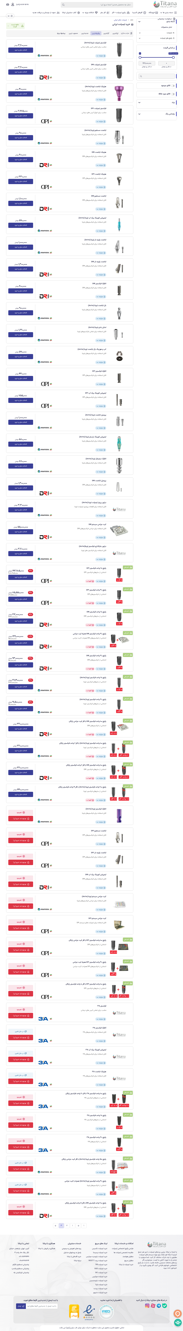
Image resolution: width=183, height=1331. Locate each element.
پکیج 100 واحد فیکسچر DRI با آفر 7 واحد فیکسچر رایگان (86, 765)
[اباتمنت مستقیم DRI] (119, 203)
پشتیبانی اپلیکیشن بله (21, 1272)
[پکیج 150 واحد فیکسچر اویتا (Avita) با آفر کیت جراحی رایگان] (119, 1166)
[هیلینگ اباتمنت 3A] (119, 1079)
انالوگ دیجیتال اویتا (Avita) (96, 459)
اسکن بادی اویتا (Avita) (97, 327)
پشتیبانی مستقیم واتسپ (20, 1268)
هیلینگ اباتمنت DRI (99, 152)
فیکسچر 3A (101, 1006)
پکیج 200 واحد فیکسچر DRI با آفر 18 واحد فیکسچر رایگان (85, 1203)
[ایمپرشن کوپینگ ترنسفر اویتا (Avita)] (119, 444)
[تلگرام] (158, 1305)
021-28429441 (24, 1256)
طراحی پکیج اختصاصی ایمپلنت (122, 1248)
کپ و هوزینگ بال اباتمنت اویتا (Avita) (92, 349)
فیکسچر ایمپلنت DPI (98, 108)
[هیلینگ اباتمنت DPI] (119, 181)
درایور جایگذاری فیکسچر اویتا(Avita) (92, 546)
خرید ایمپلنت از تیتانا (126, 1264)
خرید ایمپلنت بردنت (100, 1288)
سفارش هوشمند (128, 1256)
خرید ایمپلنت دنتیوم (100, 1292)
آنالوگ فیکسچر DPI (99, 371)
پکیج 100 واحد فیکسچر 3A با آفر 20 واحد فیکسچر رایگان (86, 1093)
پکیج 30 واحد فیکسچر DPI (96, 590)
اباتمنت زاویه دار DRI (98, 261)
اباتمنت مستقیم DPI (98, 831)
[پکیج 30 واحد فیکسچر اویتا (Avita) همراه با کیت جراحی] (119, 1188)
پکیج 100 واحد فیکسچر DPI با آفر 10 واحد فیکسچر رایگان (86, 984)
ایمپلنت (169, 33)
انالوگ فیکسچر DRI (99, 283)
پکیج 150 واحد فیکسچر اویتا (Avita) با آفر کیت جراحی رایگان (84, 1159)
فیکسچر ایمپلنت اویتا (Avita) (95, 43)
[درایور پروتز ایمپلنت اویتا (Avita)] (119, 509)
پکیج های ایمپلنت (166, 38)
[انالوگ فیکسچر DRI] (119, 290)
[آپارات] (153, 1305)
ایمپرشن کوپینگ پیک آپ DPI (95, 393)
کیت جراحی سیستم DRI (97, 524)
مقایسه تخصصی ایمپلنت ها (123, 1252)
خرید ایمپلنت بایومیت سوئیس (96, 1256)
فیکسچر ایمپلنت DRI (98, 64)
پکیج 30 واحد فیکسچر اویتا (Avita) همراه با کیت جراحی (85, 1181)
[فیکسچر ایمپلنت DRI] (119, 72)
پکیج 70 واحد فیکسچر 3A (96, 1115)
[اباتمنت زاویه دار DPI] (119, 860)
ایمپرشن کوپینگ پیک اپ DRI (95, 874)
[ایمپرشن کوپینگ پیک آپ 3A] (119, 1057)
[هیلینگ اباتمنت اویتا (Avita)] (119, 93)
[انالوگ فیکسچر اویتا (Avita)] (119, 816)
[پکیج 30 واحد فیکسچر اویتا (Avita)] (119, 706)
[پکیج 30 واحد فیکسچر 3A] (119, 1144)
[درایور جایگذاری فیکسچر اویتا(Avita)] (119, 553)
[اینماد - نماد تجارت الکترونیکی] (89, 1312)
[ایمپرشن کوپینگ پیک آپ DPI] (119, 400)
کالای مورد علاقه (164, 94)
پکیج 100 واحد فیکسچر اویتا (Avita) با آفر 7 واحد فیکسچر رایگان (82, 743)
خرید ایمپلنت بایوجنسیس (98, 1280)
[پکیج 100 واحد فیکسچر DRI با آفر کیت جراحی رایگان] (119, 728)
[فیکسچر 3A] (119, 1013)
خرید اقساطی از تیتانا (74, 1256)
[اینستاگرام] (147, 1305)
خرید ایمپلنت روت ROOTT (98, 1260)
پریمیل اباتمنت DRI (99, 480)
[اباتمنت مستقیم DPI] (119, 838)
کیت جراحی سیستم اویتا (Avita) (94, 896)
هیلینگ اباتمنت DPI (99, 174)
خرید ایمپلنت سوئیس (99, 1276)
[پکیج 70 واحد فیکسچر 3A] (119, 1122)
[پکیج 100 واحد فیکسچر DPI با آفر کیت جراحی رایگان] (119, 947)
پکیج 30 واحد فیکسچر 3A (96, 1137)
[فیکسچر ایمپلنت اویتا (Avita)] (119, 50)
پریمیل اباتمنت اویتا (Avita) (95, 415)
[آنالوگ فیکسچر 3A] (119, 1035)
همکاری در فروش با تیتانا (46, 1248)
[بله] (164, 1305)
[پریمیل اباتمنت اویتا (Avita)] (119, 422)
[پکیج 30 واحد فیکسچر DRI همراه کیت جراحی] (119, 641)
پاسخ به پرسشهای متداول (72, 1252)
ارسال (20, 1306)
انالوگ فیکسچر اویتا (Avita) (96, 809)
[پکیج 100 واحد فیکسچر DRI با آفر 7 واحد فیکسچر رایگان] (119, 772)
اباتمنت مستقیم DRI (98, 196)
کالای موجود (165, 85)
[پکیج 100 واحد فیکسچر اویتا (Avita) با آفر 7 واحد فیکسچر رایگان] (119, 750)
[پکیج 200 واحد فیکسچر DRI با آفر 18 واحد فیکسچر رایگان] (119, 1210)
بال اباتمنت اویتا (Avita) (97, 305)
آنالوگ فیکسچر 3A (99, 1028)
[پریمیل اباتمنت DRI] (119, 488)
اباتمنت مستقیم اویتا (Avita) (95, 130)
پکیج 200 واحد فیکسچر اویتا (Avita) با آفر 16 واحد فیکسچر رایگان (82, 787)
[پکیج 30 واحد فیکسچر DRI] (119, 663)
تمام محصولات (166, 27)
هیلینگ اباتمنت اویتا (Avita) (95, 86)
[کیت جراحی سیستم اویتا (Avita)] (119, 903)
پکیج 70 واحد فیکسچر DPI (96, 568)
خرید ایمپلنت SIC (101, 1272)
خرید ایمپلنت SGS (100, 1268)
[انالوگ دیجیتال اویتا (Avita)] (119, 466)
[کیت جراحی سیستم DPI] (119, 925)
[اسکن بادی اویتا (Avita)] (119, 334)
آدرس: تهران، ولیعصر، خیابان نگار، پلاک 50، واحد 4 (19, 1250)
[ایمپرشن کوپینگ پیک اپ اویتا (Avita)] (119, 225)
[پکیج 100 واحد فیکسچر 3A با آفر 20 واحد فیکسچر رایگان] (119, 1100)
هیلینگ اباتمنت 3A (99, 1071)
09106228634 (24, 1260)
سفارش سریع (128, 1260)
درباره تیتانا (77, 1260)
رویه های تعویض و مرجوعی (71, 1248)
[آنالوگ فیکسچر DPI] (119, 378)
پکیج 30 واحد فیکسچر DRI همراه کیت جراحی (89, 634)
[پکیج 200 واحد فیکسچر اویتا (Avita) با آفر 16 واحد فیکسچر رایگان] (119, 794)
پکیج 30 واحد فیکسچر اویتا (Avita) (93, 699)
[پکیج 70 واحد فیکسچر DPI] (119, 575)
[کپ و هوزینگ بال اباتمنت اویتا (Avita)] (119, 356)
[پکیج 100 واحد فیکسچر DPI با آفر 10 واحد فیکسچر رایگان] (119, 991)
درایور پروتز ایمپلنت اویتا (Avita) (94, 502)
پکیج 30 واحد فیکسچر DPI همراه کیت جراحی (89, 962)
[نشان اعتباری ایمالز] (74, 1312)
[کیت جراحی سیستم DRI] (119, 531)
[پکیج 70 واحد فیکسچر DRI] (119, 619)
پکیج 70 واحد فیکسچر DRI (96, 612)
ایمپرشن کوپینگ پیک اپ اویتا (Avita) (92, 218)
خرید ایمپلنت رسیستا (100, 1252)
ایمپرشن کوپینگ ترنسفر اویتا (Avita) (92, 437)
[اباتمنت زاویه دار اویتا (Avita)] (119, 247)
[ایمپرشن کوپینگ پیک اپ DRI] (119, 881)
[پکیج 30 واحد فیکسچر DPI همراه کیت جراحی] (119, 969)
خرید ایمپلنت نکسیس (99, 1248)
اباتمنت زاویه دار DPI (98, 852)
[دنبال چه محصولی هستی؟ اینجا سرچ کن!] (63, 5)
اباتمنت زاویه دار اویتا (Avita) (95, 240)
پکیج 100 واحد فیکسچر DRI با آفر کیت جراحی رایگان (87, 721)
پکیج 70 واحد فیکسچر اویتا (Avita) (93, 677)
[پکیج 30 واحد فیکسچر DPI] (119, 597)
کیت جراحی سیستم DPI (97, 918)
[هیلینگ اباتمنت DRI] (119, 159)
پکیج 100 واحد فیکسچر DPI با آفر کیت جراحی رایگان (87, 940)
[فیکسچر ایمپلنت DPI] (119, 115)
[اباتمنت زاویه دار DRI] (119, 269)
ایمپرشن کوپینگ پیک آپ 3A (96, 1050)
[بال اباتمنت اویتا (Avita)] (119, 312)
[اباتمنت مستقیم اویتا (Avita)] (119, 137)
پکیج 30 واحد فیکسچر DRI (96, 655)
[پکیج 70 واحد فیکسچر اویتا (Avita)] (119, 684)
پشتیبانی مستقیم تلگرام (21, 1264)
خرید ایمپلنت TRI (101, 1264)
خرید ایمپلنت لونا (101, 1284)
